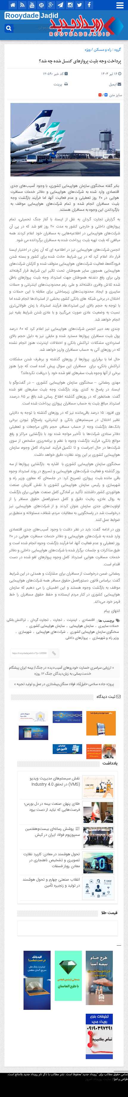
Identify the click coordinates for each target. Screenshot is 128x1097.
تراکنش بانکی (16, 620)
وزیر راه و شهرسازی (105, 638)
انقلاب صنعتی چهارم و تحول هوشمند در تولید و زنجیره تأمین (51, 882)
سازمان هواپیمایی (81, 626)
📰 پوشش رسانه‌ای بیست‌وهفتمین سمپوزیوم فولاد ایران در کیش (52, 832)
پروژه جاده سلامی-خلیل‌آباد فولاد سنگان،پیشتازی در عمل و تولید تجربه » (64, 684)
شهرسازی (24, 632)
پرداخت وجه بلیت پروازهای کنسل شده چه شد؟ (80, 61)
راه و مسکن (102, 49)
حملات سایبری (108, 626)
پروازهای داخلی (76, 638)
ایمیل (113, 84)
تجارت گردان (39, 620)
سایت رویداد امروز (98, 1079)
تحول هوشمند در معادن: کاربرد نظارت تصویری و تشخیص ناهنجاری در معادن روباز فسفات (51, 860)
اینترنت (72, 620)
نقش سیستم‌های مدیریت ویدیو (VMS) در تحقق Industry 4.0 (55, 781)
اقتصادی (88, 620)
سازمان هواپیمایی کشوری (47, 626)
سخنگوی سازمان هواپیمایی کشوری (94, 632)
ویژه (87, 49)
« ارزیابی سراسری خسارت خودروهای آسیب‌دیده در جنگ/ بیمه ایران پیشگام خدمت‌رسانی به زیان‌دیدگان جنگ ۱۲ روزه (61, 671)
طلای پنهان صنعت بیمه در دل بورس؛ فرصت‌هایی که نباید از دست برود (52, 807)
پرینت (59, 84)
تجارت (57, 620)
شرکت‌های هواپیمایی (50, 632)
